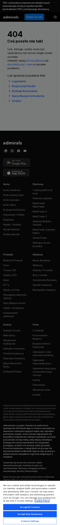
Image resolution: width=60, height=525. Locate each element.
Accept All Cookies (30, 507)
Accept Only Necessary (30, 514)
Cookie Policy (42, 500)
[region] (30, 502)
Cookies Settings (30, 521)
